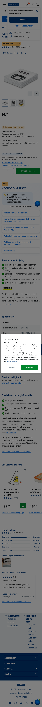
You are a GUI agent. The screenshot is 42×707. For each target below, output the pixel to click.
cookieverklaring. (12, 361)
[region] (21, 353)
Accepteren (30, 367)
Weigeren (12, 367)
